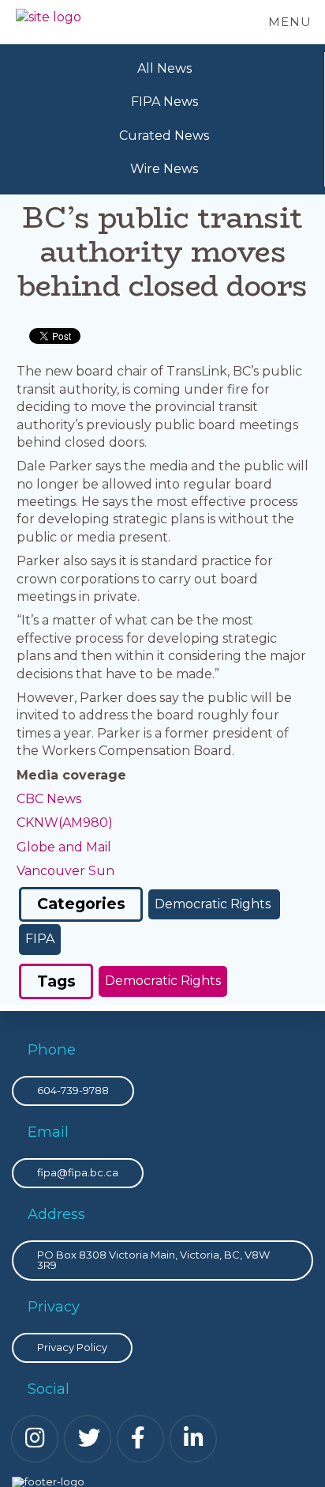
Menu (290, 21)
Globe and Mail (64, 847)
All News (164, 68)
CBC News (49, 798)
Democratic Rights (214, 903)
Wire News (164, 168)
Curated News (164, 135)
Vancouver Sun (65, 870)
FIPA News (164, 101)
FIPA (39, 938)
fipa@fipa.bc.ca (77, 1172)
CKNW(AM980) (65, 822)
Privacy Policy (72, 1347)
